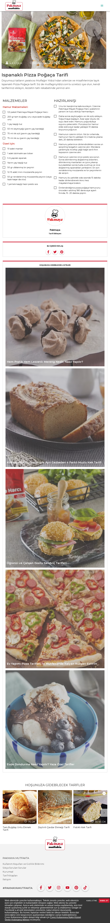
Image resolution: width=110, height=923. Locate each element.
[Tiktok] (85, 887)
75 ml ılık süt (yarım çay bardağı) (23, 133)
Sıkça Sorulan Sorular (14, 868)
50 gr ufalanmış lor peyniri (20, 167)
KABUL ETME (91, 901)
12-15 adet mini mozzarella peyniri (24, 172)
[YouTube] (67, 887)
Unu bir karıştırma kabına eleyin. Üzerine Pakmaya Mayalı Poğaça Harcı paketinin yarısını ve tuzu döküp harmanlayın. (79, 109)
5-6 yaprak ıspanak (16, 158)
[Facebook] (41, 887)
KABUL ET (104, 901)
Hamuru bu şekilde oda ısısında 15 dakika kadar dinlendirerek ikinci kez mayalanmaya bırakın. (79, 180)
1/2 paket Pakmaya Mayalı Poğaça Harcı (27, 112)
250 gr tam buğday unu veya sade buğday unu (28, 118)
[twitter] (55, 251)
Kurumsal (8, 871)
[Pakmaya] (55, 844)
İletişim (7, 879)
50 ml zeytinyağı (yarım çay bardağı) (25, 129)
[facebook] (48, 251)
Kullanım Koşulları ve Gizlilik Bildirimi (23, 864)
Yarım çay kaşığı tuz (17, 162)
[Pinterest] (76, 887)
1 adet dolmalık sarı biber (20, 153)
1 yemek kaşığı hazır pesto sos (22, 184)
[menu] (102, 5)
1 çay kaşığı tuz (14, 124)
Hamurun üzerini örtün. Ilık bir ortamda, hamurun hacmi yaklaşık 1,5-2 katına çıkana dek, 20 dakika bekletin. (80, 137)
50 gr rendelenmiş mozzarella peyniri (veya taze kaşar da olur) (29, 178)
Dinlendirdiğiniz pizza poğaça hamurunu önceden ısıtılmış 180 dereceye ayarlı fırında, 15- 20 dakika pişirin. (79, 190)
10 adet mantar (15, 148)
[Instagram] (58, 887)
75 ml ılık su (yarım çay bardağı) (23, 138)
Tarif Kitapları (10, 875)
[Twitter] (50, 887)
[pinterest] (61, 251)
